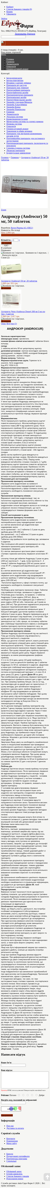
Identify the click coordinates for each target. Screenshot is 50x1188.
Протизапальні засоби (16, 97)
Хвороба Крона (13, 107)
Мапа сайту (11, 1143)
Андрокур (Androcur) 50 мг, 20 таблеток (19, 281)
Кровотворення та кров (17, 119)
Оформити (11, 14)
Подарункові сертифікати (18, 1156)
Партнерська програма (16, 1159)
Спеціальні (11, 1161)
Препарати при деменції (17, 88)
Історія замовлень (14, 1174)
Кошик (9, 11)
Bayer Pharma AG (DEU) (22, 228)
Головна (5, 157)
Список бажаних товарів (17, 1176)
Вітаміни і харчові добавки (18, 83)
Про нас (10, 1126)
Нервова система (14, 124)
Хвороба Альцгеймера (16, 104)
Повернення (12, 1141)
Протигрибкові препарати (18, 90)
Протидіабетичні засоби (17, 92)
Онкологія (11, 66)
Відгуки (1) (12, 323)
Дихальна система (14, 117)
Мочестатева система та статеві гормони (24, 121)
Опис (3, 323)
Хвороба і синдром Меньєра (19, 102)
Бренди (9, 1154)
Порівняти (6, 250)
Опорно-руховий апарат (17, 69)
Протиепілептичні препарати (19, 95)
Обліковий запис (14, 1171)
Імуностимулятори (14, 80)
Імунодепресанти (14, 78)
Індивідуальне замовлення (18, 153)
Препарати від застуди (16, 85)
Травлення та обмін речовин (19, 131)
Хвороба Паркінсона (15, 109)
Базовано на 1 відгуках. (36, 253)
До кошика (6, 288)
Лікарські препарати (15, 150)
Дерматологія (12, 64)
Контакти (10, 1138)
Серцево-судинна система (18, 148)
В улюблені (6, 248)
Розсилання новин (14, 1179)
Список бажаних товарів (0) (19, 9)
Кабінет (9, 7)
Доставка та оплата (15, 1128)
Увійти (4, 18)
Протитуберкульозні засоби (18, 100)
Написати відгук (9, 255)
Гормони (10, 62)
